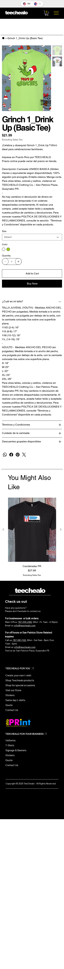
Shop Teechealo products (19, 680)
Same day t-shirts (15, 700)
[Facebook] (11, 455)
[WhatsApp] (5, 455)
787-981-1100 (19, 640)
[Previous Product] (3, 529)
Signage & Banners (15, 750)
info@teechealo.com (24, 625)
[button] (47, 13)
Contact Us (11, 710)
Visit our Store (13, 690)
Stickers (10, 695)
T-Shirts (9, 745)
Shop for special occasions (20, 685)
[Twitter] (24, 455)
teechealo (30, 590)
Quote (9, 705)
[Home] (3, 38)
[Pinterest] (18, 455)
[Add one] (18, 261)
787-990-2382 (25, 622)
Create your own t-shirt (18, 675)
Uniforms (10, 740)
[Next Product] (61, 529)
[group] (32, 537)
